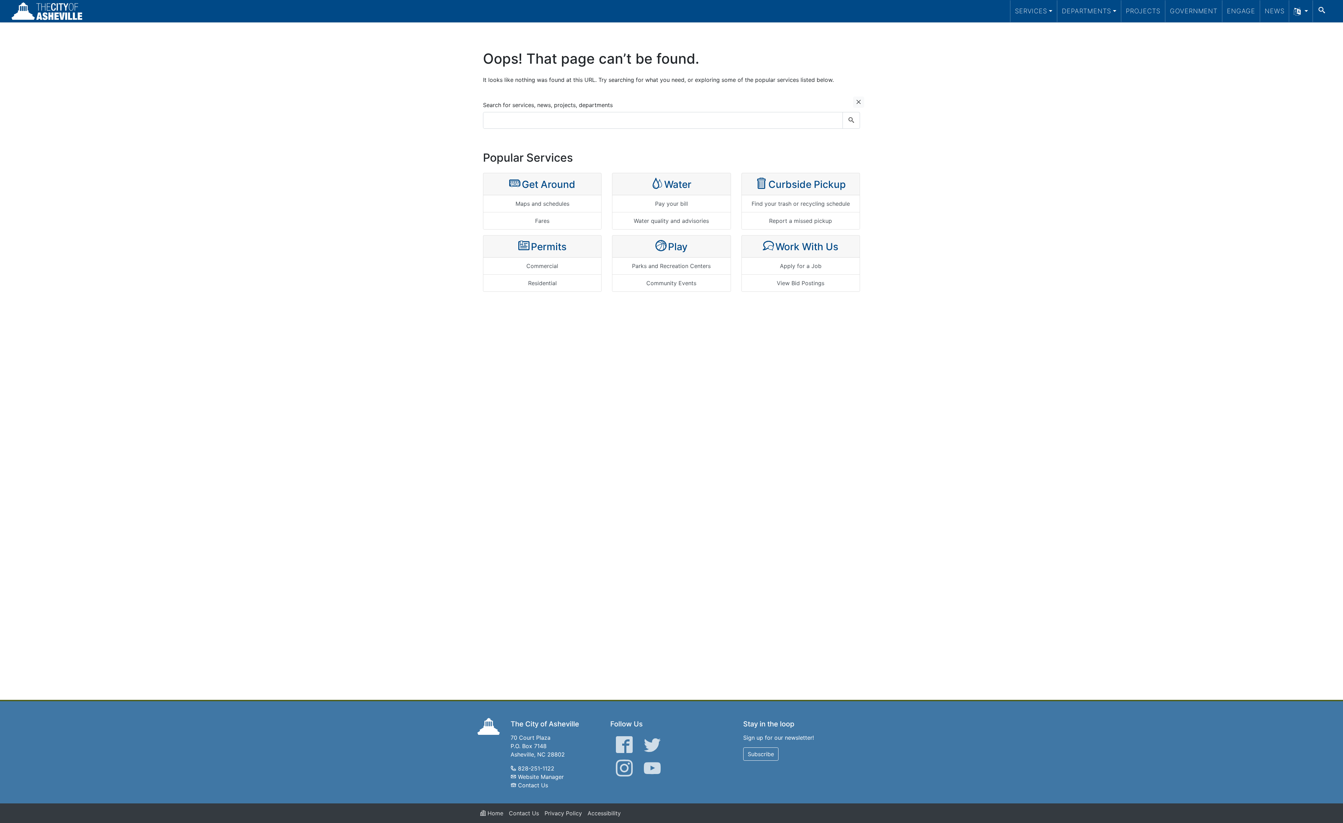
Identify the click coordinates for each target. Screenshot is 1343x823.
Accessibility (604, 813)
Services (1031, 11)
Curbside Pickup (807, 184)
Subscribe (761, 754)
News (1275, 11)
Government (1193, 11)
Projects (1143, 11)
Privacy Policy (563, 813)
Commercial (542, 265)
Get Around (548, 184)
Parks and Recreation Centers (671, 265)
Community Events (671, 283)
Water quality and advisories (671, 220)
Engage (1241, 11)
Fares (542, 220)
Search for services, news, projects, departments (548, 104)
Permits (549, 247)
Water (677, 184)
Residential (542, 283)
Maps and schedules (542, 203)
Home (494, 813)
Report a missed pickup (800, 220)
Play (678, 247)
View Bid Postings (800, 283)
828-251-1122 (536, 768)
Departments (1086, 11)
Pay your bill (671, 203)
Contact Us (533, 785)
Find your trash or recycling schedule (801, 203)
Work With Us (806, 247)
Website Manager (541, 776)
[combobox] (671, 120)
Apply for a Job (801, 265)
